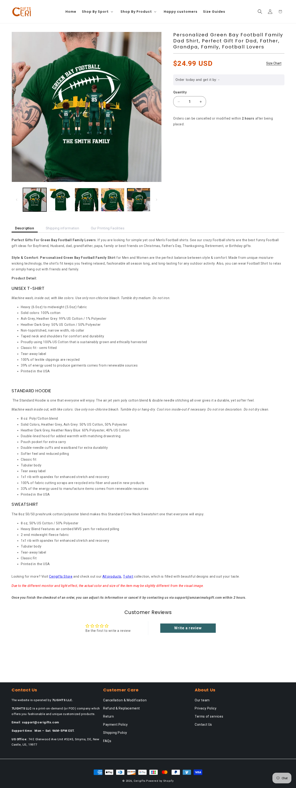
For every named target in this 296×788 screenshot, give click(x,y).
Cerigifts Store (60, 576)
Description (24, 228)
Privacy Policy (205, 708)
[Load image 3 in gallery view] (86, 200)
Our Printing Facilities (108, 228)
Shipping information (62, 228)
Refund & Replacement (121, 708)
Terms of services (209, 716)
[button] (98, 11)
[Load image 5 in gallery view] (138, 200)
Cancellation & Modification (125, 700)
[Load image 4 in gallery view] (112, 200)
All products (111, 576)
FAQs (107, 741)
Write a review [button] (187, 628)
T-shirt (128, 576)
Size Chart (273, 63)
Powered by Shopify (160, 780)
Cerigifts (139, 780)
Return (108, 716)
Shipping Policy (115, 732)
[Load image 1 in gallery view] (34, 200)
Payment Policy (115, 724)
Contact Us (203, 724)
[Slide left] (17, 200)
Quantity (180, 92)
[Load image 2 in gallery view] (60, 200)
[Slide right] (156, 200)
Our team (202, 700)
